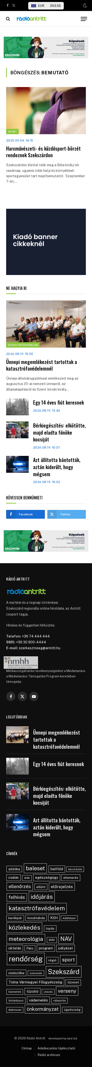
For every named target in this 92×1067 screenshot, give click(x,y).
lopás (50, 928)
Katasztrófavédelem (23, 344)
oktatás (14, 948)
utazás (48, 991)
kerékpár (15, 918)
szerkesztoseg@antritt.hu (39, 648)
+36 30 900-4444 (31, 642)
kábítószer (69, 918)
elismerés (70, 878)
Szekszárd (63, 972)
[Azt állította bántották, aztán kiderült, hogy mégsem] (17, 464)
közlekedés (24, 927)
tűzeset (73, 982)
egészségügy (46, 877)
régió (52, 960)
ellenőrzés (20, 886)
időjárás (42, 896)
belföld (57, 869)
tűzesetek (14, 991)
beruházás (75, 869)
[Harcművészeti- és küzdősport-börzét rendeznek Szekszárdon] (46, 110)
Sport (12, 131)
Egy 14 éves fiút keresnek (58, 402)
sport (68, 960)
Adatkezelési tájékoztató (56, 1048)
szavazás (36, 973)
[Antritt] (46, 18)
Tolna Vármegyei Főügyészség (35, 982)
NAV (66, 938)
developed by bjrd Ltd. (63, 1038)
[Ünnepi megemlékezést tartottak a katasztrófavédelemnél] (46, 324)
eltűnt (40, 887)
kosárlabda (36, 918)
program (46, 948)
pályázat (65, 948)
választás (59, 1000)
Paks (29, 948)
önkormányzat (43, 1009)
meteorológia (26, 938)
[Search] (7, 18)
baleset (35, 868)
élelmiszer (14, 1010)
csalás (13, 878)
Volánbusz (16, 1000)
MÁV (52, 940)
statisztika (16, 973)
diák (27, 878)
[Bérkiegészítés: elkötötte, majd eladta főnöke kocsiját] (17, 429)
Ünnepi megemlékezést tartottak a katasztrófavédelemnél (41, 365)
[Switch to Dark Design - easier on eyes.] (84, 5)
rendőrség (26, 959)
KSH (54, 918)
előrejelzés (62, 886)
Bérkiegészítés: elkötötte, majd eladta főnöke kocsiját (59, 432)
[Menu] (84, 18)
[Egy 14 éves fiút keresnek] (17, 406)
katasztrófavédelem (37, 908)
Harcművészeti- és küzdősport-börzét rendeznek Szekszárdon (43, 152)
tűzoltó (32, 991)
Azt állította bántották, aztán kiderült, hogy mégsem (56, 466)
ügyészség (72, 1010)
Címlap (27, 1048)
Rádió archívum (49, 1055)
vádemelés (38, 1000)
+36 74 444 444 (36, 636)
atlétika (14, 869)
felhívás (17, 897)
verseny (67, 991)
